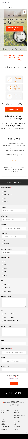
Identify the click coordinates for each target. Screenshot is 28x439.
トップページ (3, 7)
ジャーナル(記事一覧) (5, 426)
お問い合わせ (16, 429)
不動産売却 (3, 424)
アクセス (15, 419)
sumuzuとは (3, 412)
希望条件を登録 (14, 109)
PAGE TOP (24, 432)
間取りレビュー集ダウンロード (20, 415)
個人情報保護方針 (17, 426)
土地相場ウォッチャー (5, 423)
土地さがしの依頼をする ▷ (15, 29)
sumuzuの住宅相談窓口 (5, 410)
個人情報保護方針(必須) (14, 378)
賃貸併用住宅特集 (4, 429)
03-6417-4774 (15, 393)
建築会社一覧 (16, 412)
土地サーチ (3, 421)
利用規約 (15, 424)
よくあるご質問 (17, 421)
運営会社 (15, 423)
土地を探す (3, 419)
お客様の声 (16, 410)
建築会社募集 (16, 417)
